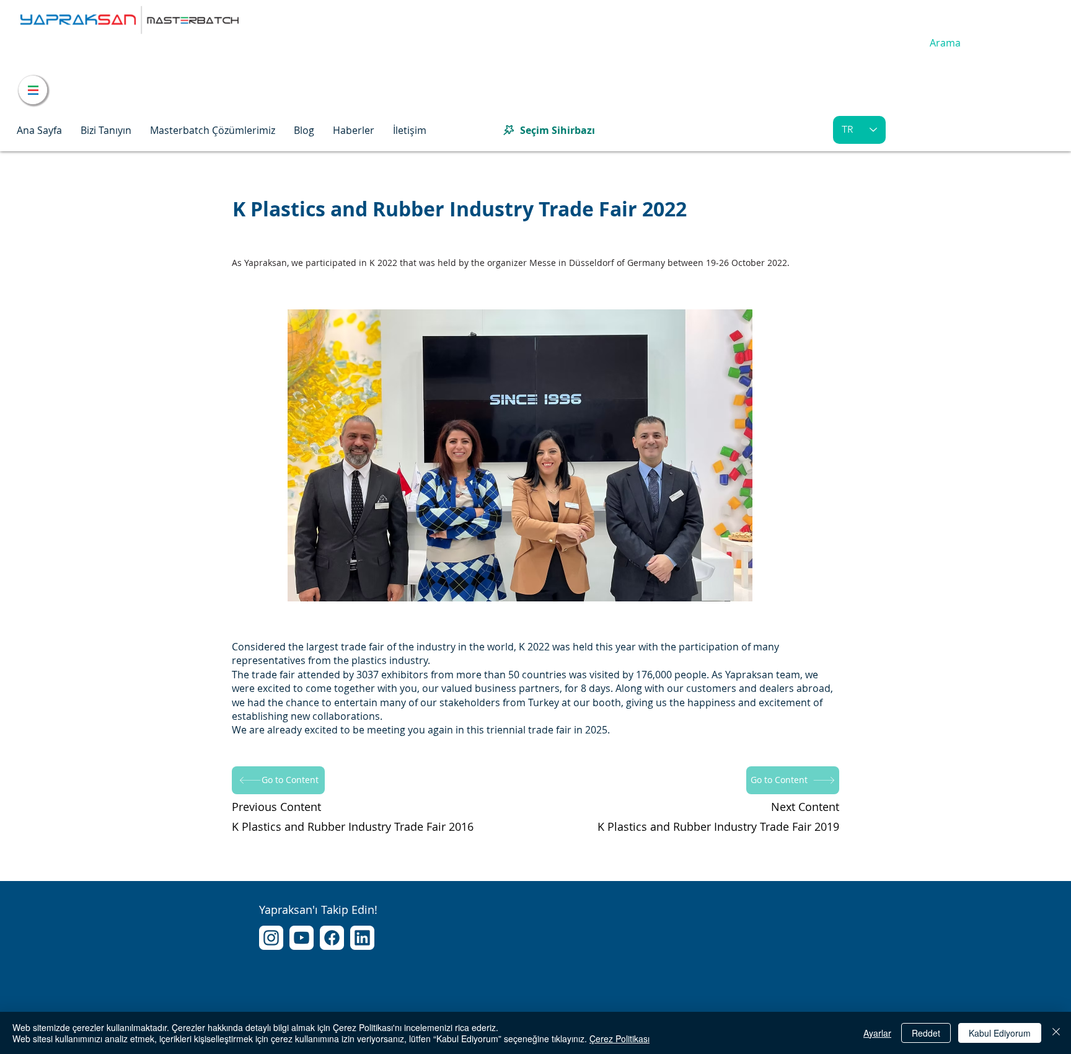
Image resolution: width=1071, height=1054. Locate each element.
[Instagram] (271, 938)
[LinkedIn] (362, 938)
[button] (106, 130)
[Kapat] (1056, 1033)
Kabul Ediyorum (1000, 1033)
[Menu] (33, 90)
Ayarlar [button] (877, 1033)
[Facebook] (332, 938)
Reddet (926, 1033)
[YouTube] (301, 938)
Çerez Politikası (619, 1038)
